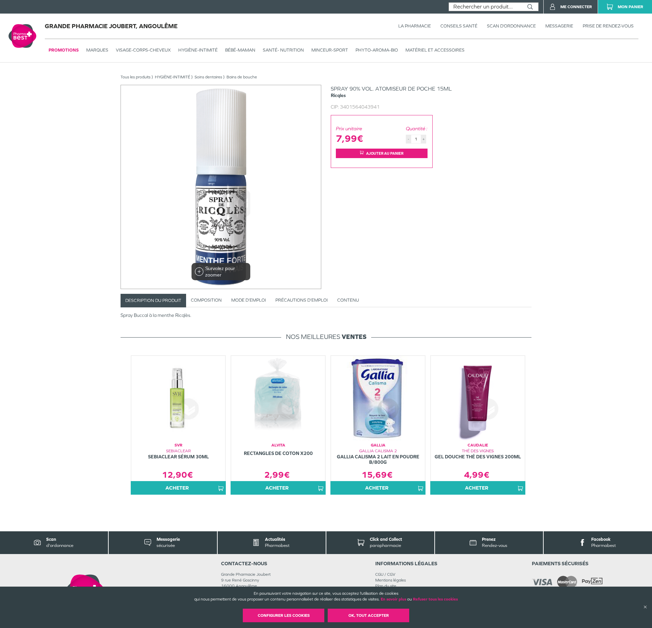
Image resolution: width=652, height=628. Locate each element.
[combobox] (485, 6)
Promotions (64, 50)
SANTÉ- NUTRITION (283, 50)
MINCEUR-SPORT (329, 50)
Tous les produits (135, 77)
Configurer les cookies (284, 615)
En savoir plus (393, 599)
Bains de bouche (242, 77)
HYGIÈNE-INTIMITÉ (198, 50)
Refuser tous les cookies (435, 599)
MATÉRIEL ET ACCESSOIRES (435, 50)
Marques (97, 50)
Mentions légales (390, 580)
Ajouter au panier (384, 153)
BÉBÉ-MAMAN (240, 50)
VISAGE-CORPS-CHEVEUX (143, 50)
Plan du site (385, 586)
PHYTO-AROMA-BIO (377, 50)
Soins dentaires (208, 77)
